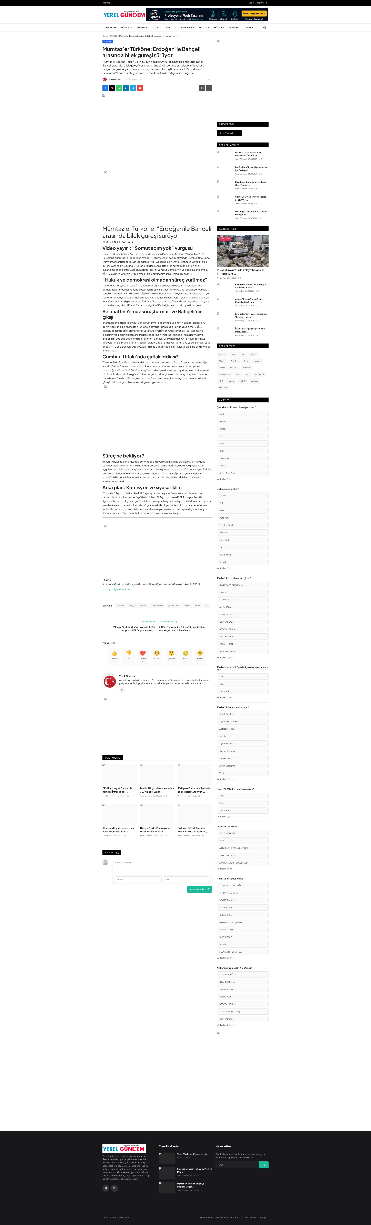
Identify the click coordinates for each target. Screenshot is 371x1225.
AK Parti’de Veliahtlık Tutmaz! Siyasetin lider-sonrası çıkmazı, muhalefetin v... (182, 629)
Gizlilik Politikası (250, 1217)
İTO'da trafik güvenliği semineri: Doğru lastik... (250, 330)
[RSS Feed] (122, 690)
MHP (238, 374)
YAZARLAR (186, 27)
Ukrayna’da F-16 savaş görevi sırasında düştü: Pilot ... (156, 829)
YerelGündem (225, 374)
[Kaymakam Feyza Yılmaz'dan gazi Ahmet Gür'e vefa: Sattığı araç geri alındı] (225, 288)
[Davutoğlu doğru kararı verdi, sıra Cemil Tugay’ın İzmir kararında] (225, 186)
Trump (231, 381)
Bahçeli (143, 605)
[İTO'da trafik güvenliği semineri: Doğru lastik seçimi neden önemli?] (225, 332)
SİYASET (141, 27)
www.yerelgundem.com (116, 589)
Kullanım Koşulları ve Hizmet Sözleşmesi (219, 1217)
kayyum (187, 605)
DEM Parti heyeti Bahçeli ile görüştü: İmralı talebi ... (117, 790)
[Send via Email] (140, 88)
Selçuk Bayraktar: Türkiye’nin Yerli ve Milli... (194, 1170)
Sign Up (260, 2)
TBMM (222, 367)
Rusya (246, 361)
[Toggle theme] (267, 3)
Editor (179, 1158)
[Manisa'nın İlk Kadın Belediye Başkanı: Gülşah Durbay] (167, 1187)
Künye (263, 1217)
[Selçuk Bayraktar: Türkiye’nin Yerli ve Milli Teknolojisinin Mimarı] (167, 1173)
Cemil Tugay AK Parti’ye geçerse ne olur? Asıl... (250, 198)
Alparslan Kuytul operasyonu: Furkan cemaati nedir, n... (118, 829)
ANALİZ (170, 27)
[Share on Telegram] (133, 88)
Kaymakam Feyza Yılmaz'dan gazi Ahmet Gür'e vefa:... (251, 286)
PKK (248, 374)
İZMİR (155, 27)
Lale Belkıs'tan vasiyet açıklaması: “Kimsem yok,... (251, 315)
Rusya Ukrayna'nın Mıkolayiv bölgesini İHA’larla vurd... (240, 271)
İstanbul (233, 367)
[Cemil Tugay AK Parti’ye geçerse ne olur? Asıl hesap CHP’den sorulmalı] (225, 201)
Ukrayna (253, 354)
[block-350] (242, 41)
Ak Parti (254, 381)
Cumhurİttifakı (157, 605)
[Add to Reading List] (209, 88)
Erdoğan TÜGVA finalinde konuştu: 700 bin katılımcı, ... (194, 829)
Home (105, 36)
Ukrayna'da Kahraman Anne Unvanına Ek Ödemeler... (248, 154)
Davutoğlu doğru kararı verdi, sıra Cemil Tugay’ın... (251, 183)
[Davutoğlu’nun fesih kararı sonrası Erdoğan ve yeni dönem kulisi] (225, 215)
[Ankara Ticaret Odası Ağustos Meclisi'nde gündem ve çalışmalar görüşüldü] (225, 303)
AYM (206, 605)
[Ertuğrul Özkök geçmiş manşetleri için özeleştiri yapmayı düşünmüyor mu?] (225, 171)
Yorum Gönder (197, 889)
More (248, 27)
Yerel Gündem (127, 676)
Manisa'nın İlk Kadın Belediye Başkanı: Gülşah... (190, 1185)
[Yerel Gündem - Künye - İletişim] (167, 1158)
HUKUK (203, 27)
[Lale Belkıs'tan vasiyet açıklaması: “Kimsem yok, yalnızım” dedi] (225, 318)
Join (263, 1164)
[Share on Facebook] (105, 88)
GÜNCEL (125, 27)
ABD (221, 381)
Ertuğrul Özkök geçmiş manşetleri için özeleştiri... (251, 168)
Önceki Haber (148, 621)
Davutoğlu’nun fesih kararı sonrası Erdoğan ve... (251, 213)
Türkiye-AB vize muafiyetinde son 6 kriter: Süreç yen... (194, 790)
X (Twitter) (228, 133)
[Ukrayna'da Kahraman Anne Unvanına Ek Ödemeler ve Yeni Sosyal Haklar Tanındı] (225, 156)
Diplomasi (259, 374)
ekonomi (247, 367)
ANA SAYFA (111, 27)
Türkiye (222, 361)
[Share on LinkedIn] (126, 88)
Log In (251, 2)
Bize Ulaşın (107, 2)
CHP (242, 354)
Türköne (120, 605)
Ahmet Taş (182, 796)
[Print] (202, 88)
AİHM (197, 605)
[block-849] (207, 15)
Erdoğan (132, 605)
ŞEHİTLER (234, 27)
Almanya (223, 387)
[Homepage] (124, 14)
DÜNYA (218, 27)
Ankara (257, 361)
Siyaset (222, 354)
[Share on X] (112, 88)
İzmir (233, 354)
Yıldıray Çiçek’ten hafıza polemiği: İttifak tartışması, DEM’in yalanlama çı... (134, 629)
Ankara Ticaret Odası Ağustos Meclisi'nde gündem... (249, 300)
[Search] (265, 27)
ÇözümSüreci (173, 605)
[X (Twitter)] (105, 1188)
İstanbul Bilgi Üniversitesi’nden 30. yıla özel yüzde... (157, 790)
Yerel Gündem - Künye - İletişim (192, 1154)
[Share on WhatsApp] (119, 88)
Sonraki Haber (166, 621)
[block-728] (157, 196)
